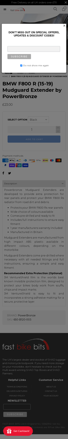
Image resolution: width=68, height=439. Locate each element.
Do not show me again (36, 65)
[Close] (64, 26)
